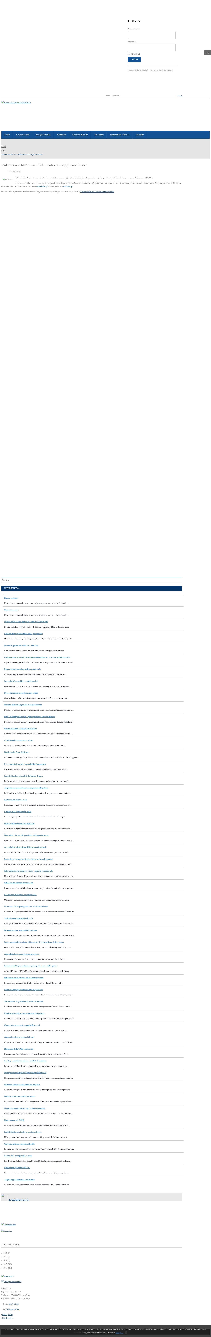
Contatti (116, 95)
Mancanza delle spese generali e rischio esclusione (26, 906)
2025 (5, 1253)
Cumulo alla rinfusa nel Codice (17, 811)
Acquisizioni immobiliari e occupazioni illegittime (26, 788)
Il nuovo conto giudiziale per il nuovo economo (24, 1108)
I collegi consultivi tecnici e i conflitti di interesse (25, 1061)
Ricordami (135, 54)
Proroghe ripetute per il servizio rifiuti (21, 693)
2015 (5, 1264)
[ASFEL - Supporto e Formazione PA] (16, 102)
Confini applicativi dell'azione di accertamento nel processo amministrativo (37, 657)
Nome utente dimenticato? (161, 70)
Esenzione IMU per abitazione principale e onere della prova (30, 966)
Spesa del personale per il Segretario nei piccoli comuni (28, 859)
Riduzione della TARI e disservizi (18, 1049)
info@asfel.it (13, 1304)
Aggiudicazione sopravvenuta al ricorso (21, 954)
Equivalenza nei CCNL (14, 1120)
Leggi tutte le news (18, 1200)
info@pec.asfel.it (13, 1309)
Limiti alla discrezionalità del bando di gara (23, 776)
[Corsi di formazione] (7, 1276)
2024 (5, 1257)
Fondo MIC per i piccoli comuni (18, 1156)
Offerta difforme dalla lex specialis (19, 823)
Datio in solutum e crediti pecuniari (19, 1096)
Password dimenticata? (138, 70)
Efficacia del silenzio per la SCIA (18, 883)
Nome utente (133, 28)
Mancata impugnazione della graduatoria (22, 669)
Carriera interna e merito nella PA (19, 1144)
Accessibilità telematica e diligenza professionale (25, 847)
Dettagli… (119, 1333)
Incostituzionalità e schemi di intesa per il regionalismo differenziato (34, 942)
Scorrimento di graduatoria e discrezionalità (23, 1001)
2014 (5, 1268)
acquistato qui (68, 186)
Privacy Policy (7, 1315)
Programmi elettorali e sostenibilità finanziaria (25, 764)
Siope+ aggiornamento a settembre (19, 1179)
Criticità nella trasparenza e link (18, 740)
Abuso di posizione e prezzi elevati (19, 1037)
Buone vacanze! (11, 598)
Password (132, 41)
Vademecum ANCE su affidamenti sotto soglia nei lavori (44, 165)
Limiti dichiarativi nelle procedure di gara (23, 1132)
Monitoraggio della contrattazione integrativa (24, 1013)
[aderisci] (11, 1282)
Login (134, 59)
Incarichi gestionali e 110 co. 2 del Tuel (21, 645)
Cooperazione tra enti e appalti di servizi (22, 1025)
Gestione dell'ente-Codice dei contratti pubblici (97, 192)
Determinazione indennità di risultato (20, 930)
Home (108, 95)
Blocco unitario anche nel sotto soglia (20, 728)
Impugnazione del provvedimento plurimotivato (25, 1072)
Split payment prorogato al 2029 (18, 918)
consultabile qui (42, 186)
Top (207, 52)
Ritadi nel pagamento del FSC (17, 1167)
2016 (5, 1260)
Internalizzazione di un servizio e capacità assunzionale (28, 871)
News (3, 151)
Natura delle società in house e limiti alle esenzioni (26, 621)
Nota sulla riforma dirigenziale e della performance (26, 835)
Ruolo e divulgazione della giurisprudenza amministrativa (29, 716)
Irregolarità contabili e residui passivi (21, 681)
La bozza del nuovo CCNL (15, 800)
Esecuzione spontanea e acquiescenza (20, 894)
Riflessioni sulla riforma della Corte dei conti (24, 978)
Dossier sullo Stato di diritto (16, 752)
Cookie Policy (7, 1318)
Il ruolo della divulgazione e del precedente (23, 705)
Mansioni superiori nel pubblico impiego (22, 1084)
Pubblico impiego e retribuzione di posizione (23, 989)
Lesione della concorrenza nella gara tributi (23, 633)
